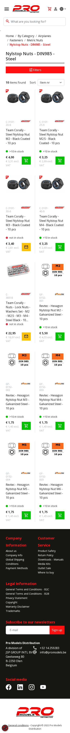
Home (10, 36)
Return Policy (45, 555)
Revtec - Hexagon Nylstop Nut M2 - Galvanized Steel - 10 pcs (51, 312)
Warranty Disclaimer (17, 606)
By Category (26, 36)
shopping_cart (26, 160)
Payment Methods (17, 568)
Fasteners (16, 40)
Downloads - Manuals (51, 559)
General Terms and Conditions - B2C (27, 589)
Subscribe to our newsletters (30, 622)
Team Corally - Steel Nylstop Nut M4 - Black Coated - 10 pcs (51, 222)
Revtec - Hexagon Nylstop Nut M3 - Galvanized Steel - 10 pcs (17, 401)
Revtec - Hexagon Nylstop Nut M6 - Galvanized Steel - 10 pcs (51, 491)
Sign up (57, 630)
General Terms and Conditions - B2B (27, 593)
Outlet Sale (44, 568)
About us (11, 551)
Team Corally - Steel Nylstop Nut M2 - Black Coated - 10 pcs (18, 136)
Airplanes (44, 36)
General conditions (18, 725)
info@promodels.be (53, 652)
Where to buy (46, 572)
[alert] (5, 728)
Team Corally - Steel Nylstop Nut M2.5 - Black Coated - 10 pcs (51, 136)
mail (26, 247)
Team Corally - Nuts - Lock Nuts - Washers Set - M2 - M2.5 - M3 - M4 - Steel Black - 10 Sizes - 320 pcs (18, 311)
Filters (35, 69)
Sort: (33, 82)
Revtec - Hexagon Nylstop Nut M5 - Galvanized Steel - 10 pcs (17, 491)
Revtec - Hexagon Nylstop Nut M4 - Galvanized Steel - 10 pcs (51, 401)
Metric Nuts (35, 40)
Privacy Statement (16, 598)
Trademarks (13, 611)
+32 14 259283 (49, 648)
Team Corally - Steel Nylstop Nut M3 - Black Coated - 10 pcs (18, 222)
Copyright (11, 602)
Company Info (14, 555)
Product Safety (47, 551)
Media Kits (44, 564)
